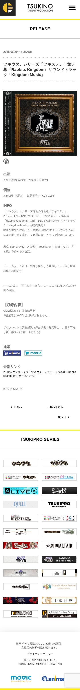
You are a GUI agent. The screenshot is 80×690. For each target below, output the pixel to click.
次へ (60, 417)
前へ (19, 407)
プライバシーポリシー (40, 653)
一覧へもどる (55, 407)
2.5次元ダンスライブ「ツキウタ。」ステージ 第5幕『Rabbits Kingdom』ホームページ (39, 374)
